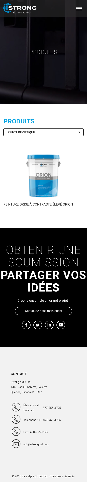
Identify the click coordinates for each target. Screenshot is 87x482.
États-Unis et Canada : (31, 408)
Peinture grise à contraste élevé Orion (38, 204)
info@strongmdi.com (32, 444)
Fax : (26, 432)
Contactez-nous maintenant (43, 310)
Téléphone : (30, 420)
